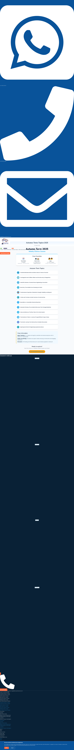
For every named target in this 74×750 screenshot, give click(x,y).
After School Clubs (22, 249)
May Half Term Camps (4, 697)
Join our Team (2, 732)
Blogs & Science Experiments (5, 715)
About (1, 729)
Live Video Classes (15, 249)
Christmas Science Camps (5, 694)
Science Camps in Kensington (5, 719)
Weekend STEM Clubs (7, 249)
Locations (2, 717)
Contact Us (2, 735)
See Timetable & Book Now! (37, 351)
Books (37, 249)
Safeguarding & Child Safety (5, 716)
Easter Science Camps (4, 695)
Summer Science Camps (4, 698)
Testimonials (2, 734)
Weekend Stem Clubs (4, 699)
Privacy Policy (32, 745)
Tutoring (1, 712)
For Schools (2, 711)
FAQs (1, 730)
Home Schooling (33, 249)
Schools (27, 249)
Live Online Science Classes (5, 701)
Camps (1, 249)
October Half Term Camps (5, 693)
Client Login (2, 733)
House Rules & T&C (3, 737)
